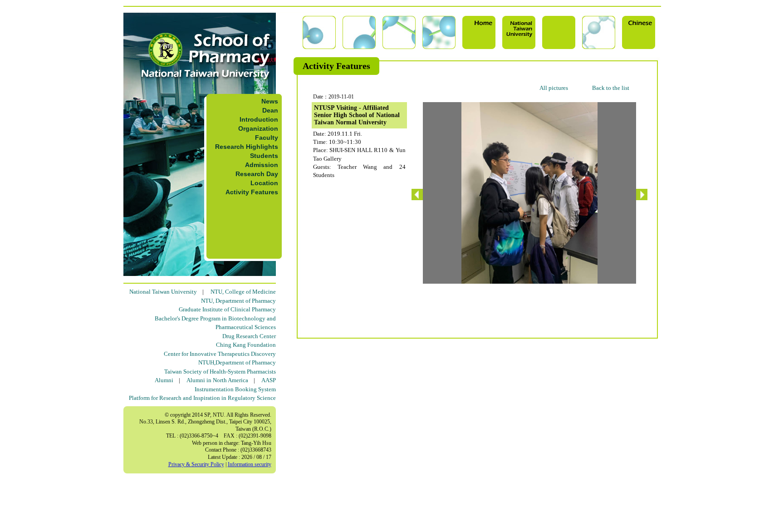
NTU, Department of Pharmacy (238, 300)
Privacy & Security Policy (196, 464)
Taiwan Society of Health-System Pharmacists (220, 371)
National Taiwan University (163, 291)
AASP (268, 380)
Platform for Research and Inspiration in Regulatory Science (202, 397)
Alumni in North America (217, 380)
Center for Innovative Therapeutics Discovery (220, 353)
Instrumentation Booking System (235, 389)
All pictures (553, 87)
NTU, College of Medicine (243, 291)
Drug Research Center (249, 336)
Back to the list (610, 87)
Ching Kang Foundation (246, 344)
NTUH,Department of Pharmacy (237, 362)
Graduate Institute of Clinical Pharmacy (227, 309)
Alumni (164, 380)
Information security (249, 464)
